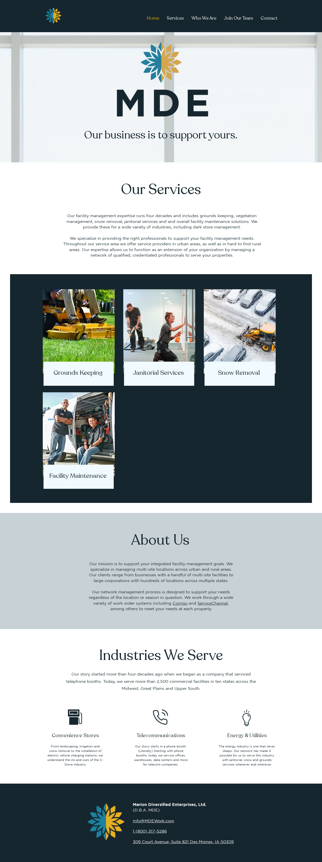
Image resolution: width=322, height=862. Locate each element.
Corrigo (180, 603)
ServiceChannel (212, 603)
